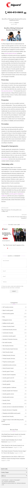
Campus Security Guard (14, 326)
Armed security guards (14, 313)
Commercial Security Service (14, 329)
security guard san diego (14, 381)
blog (14, 316)
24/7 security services (14, 307)
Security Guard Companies (14, 374)
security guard (4, 159)
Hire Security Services (14, 345)
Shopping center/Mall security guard (14, 413)
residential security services (14, 365)
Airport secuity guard (14, 310)
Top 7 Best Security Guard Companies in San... (14, 245)
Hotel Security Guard (14, 352)
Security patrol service (14, 397)
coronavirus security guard (14, 336)
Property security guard (14, 361)
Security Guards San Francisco (14, 390)
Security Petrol (14, 400)
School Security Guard (14, 368)
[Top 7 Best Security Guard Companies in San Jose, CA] (14, 234)
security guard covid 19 (14, 378)
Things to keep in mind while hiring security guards (13, 420)
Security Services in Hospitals (14, 410)
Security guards (14, 384)
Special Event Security (14, 416)
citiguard (16, 22)
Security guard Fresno (14, 371)
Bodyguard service (14, 320)
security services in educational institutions (14, 406)
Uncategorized (14, 424)
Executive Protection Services (14, 339)
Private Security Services (14, 358)
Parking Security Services (14, 355)
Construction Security (14, 333)
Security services (14, 403)
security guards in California (14, 387)
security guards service (14, 394)
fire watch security (14, 342)
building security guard (14, 323)
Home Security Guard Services (14, 349)
